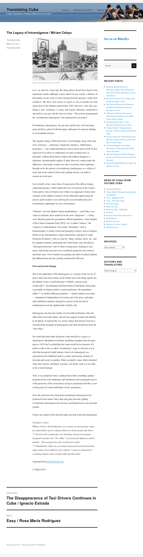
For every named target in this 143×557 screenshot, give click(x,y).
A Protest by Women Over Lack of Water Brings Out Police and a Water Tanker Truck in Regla (120, 116)
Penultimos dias (112, 227)
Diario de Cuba (112, 206)
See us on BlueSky (116, 38)
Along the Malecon (113, 189)
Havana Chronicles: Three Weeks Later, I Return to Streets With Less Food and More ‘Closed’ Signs (121, 139)
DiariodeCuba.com (55, 461)
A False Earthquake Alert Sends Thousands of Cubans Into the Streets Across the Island (120, 148)
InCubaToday (111, 218)
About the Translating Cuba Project (116, 10)
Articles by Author (83, 10)
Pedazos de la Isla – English (116, 224)
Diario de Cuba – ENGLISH (116, 209)
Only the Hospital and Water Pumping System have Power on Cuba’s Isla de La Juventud (121, 157)
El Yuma (109, 212)
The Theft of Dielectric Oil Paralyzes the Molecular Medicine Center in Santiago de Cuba (120, 107)
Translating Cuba (22, 9)
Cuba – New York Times (115, 200)
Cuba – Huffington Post (115, 198)
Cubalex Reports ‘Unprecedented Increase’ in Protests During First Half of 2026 (121, 131)
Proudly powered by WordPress (34, 544)
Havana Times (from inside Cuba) (119, 215)
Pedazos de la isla (113, 221)
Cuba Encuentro (112, 203)
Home (65, 10)
